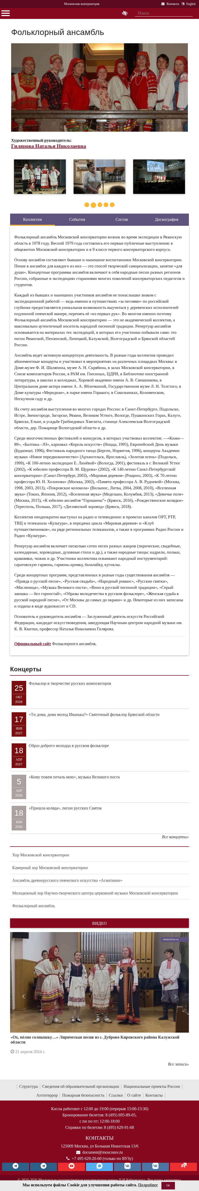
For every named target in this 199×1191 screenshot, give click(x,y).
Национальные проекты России (152, 1086)
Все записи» (178, 1064)
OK (168, 1185)
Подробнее (148, 1185)
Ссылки (116, 1095)
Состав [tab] (122, 219)
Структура (28, 1086)
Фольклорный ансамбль (33, 906)
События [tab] (77, 219)
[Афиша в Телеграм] (183, 1167)
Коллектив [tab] (32, 219)
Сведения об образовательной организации (80, 1086)
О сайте (134, 1095)
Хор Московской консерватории (40, 855)
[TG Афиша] (43, 1167)
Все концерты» (175, 837)
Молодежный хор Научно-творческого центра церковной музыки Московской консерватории (95, 893)
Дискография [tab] (166, 219)
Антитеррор (47, 1095)
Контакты (154, 1095)
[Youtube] (71, 1167)
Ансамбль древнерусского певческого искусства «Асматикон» (67, 880)
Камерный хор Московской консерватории (50, 867)
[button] (23, 996)
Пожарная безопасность (83, 1095)
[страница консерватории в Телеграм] (15, 1167)
